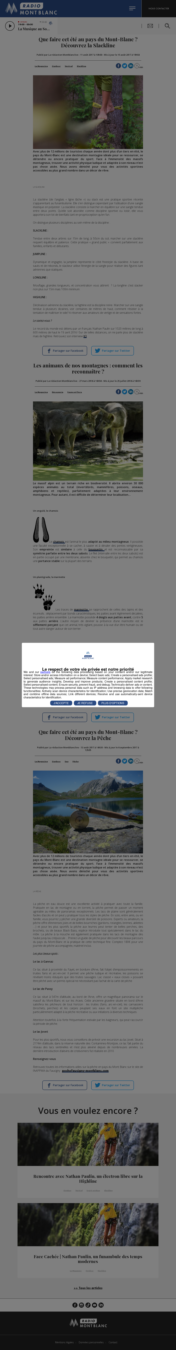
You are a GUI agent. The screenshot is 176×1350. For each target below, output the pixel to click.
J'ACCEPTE (61, 703)
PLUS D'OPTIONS (112, 703)
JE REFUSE (85, 703)
